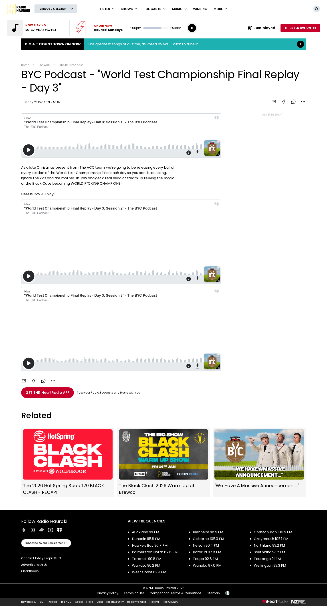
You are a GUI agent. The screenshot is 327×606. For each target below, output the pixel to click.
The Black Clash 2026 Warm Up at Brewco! (163, 463)
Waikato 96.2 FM (146, 565)
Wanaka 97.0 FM (207, 565)
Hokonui (154, 602)
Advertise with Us (34, 564)
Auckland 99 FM (145, 532)
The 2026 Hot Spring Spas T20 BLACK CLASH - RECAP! (67, 463)
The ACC (44, 65)
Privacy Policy (107, 593)
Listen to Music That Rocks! (35, 28)
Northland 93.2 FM (269, 545)
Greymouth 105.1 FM (271, 538)
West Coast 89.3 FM (149, 572)
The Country (170, 602)
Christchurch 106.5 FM (273, 532)
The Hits (52, 602)
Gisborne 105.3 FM (208, 538)
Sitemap (213, 593)
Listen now (99, 28)
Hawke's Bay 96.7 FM (150, 545)
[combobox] (303, 101)
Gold (100, 602)
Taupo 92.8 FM (205, 558)
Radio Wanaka (136, 602)
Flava (89, 602)
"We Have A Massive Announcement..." (259, 463)
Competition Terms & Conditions (175, 593)
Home (25, 65)
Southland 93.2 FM (269, 552)
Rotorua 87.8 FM (207, 552)
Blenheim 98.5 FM (208, 532)
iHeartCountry (115, 602)
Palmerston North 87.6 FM (155, 552)
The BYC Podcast (71, 65)
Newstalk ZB (28, 602)
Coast (79, 602)
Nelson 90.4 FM (206, 545)
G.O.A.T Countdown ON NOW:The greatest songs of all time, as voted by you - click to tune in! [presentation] (163, 44)
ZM (42, 602)
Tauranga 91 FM (267, 558)
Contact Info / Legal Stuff (41, 558)
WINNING (200, 9)
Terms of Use (134, 593)
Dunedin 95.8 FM (146, 538)
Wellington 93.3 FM (270, 565)
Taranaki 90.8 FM (146, 558)
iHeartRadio (30, 571)
